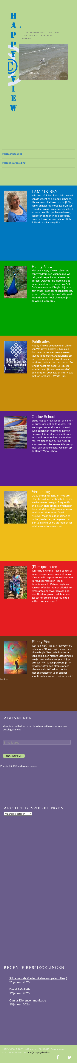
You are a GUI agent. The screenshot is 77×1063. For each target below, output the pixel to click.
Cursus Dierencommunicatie (27, 1000)
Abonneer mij (14, 756)
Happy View (42, 266)
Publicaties (41, 341)
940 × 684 (54, 32)
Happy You (41, 641)
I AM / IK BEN (45, 191)
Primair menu (72, 4)
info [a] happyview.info (39, 1052)
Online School (43, 416)
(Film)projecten (44, 566)
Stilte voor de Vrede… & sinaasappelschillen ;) (38, 978)
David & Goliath (19, 989)
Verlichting (41, 491)
